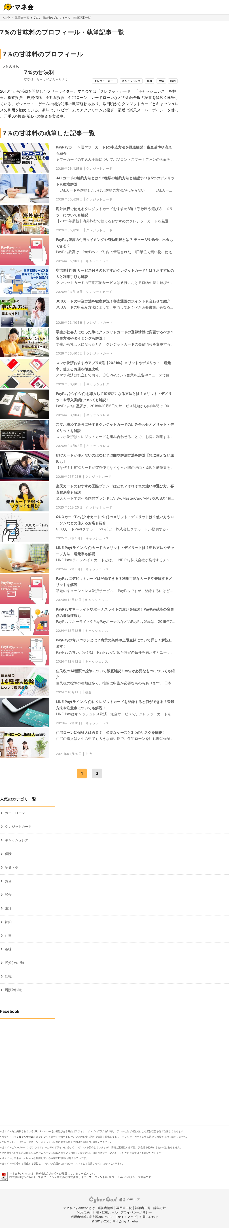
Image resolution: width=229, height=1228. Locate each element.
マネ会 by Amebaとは (79, 1208)
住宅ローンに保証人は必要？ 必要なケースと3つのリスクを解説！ (111, 732)
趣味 (8, 949)
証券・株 (11, 867)
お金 (8, 881)
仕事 (8, 935)
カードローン (15, 813)
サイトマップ (127, 1217)
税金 (88, 692)
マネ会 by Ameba (24, 1136)
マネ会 (5, 17)
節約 (8, 922)
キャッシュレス (97, 261)
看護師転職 (13, 990)
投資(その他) (14, 963)
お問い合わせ (148, 1217)
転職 (8, 976)
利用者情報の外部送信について (93, 1217)
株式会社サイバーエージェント (86, 1177)
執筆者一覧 (22, 17)
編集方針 (159, 1208)
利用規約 (83, 1212)
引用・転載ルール (105, 1212)
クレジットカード (99, 168)
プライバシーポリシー (136, 1212)
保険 (8, 854)
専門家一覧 (124, 1208)
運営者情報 (105, 1208)
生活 (88, 754)
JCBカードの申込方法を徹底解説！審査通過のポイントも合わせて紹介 (113, 301)
